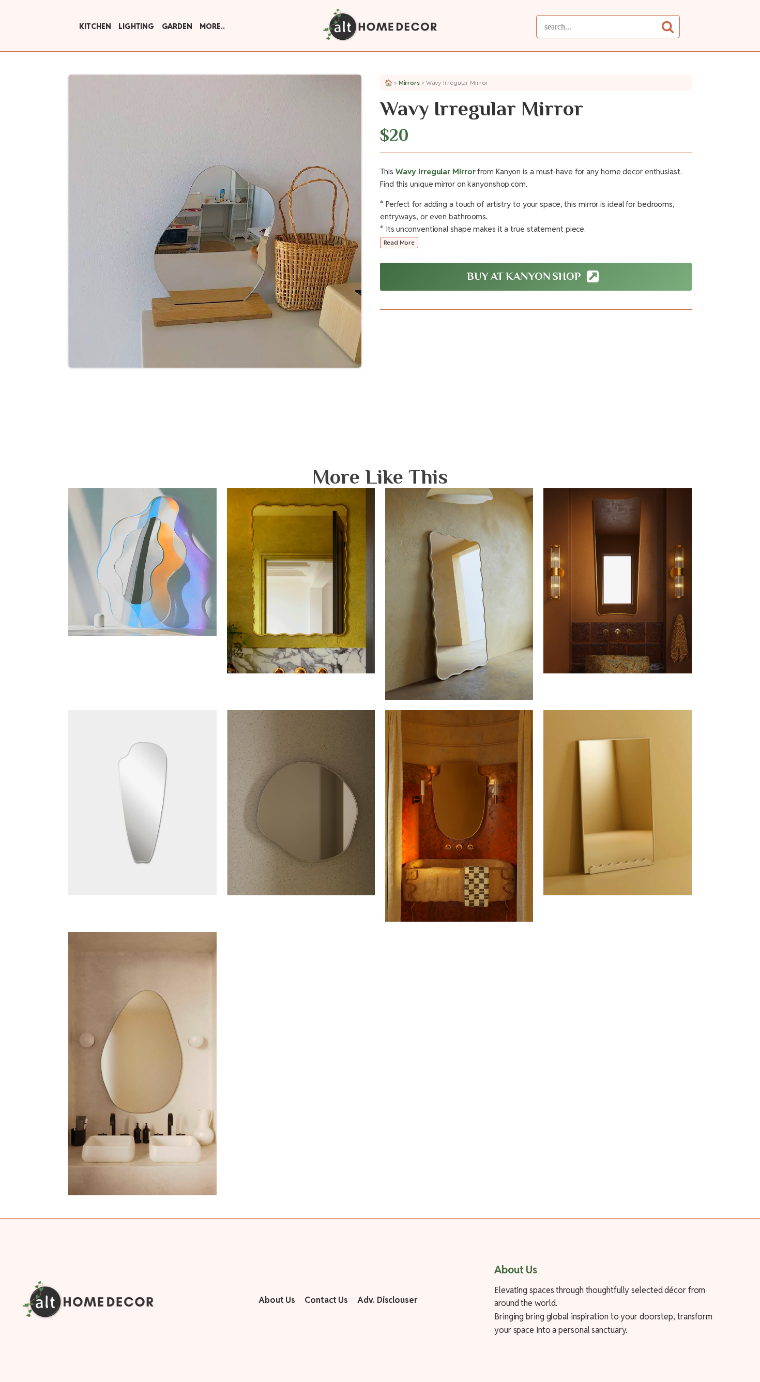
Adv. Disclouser (387, 1300)
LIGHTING (136, 26)
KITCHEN (95, 26)
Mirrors (409, 82)
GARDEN (177, 26)
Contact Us (326, 1300)
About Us (277, 1300)
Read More (399, 242)
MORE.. (212, 26)
